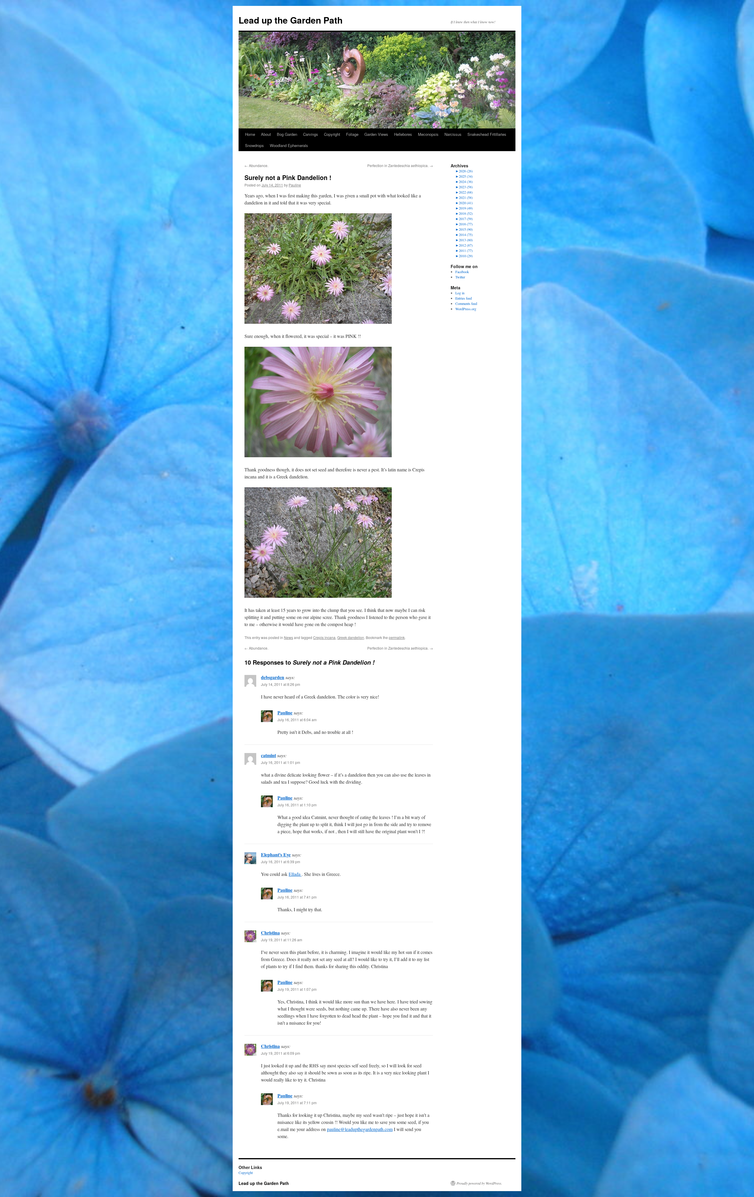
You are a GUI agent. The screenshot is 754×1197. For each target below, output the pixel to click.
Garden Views (376, 134)
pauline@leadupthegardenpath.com (360, 1129)
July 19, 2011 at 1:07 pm (297, 989)
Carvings (310, 134)
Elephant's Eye (276, 854)
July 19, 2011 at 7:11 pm (297, 1102)
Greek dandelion (350, 637)
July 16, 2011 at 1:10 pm (297, 804)
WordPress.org (465, 308)
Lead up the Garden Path (291, 20)
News (288, 637)
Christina (270, 932)
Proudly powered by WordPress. (479, 1183)
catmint (268, 755)
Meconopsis (428, 134)
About (266, 134)
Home (250, 134)
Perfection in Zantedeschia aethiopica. (400, 165)
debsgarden (272, 677)
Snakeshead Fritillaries (486, 134)
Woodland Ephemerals (289, 145)
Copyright (332, 134)
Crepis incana (324, 637)
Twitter (460, 277)
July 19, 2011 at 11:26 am (281, 939)
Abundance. (256, 165)
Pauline (295, 184)
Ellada (295, 874)
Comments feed (466, 303)
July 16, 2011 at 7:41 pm (297, 896)
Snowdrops (254, 145)
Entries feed (463, 298)
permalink (397, 637)
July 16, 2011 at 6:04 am (297, 719)
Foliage (352, 134)
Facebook (462, 271)
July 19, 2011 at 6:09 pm (280, 1053)
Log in (459, 292)
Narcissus (453, 134)
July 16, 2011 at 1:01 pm (280, 762)
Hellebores (403, 134)
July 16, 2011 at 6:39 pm (280, 861)
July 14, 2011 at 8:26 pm (280, 684)
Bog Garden (287, 134)
